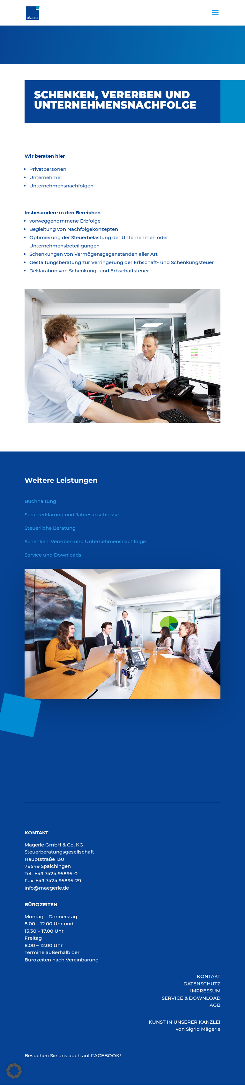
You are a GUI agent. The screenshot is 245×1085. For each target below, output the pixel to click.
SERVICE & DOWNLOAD (191, 998)
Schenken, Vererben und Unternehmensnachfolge (85, 541)
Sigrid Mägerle (203, 1029)
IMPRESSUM (205, 991)
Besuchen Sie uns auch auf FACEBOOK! (73, 1055)
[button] (14, 1071)
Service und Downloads (53, 555)
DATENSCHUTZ (201, 984)
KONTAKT (208, 976)
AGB (215, 1005)
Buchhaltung (40, 501)
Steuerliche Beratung (50, 528)
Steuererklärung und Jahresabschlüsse (72, 515)
